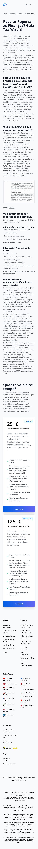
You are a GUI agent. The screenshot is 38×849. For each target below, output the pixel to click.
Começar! (19, 509)
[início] (5, 4)
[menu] (34, 5)
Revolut (27, 14)
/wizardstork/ (7, 743)
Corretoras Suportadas (15, 14)
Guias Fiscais (8, 674)
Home (5, 14)
